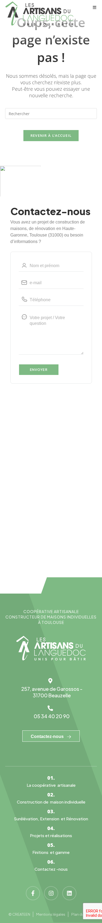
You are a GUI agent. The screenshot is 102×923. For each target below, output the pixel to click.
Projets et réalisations (51, 835)
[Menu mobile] (95, 7)
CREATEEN (21, 914)
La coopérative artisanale (51, 785)
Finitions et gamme (51, 852)
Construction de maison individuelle (51, 801)
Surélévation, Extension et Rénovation (51, 818)
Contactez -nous (51, 869)
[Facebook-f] (33, 893)
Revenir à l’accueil (51, 135)
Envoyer (39, 370)
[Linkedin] (69, 893)
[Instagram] (51, 893)
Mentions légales (50, 914)
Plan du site (81, 914)
